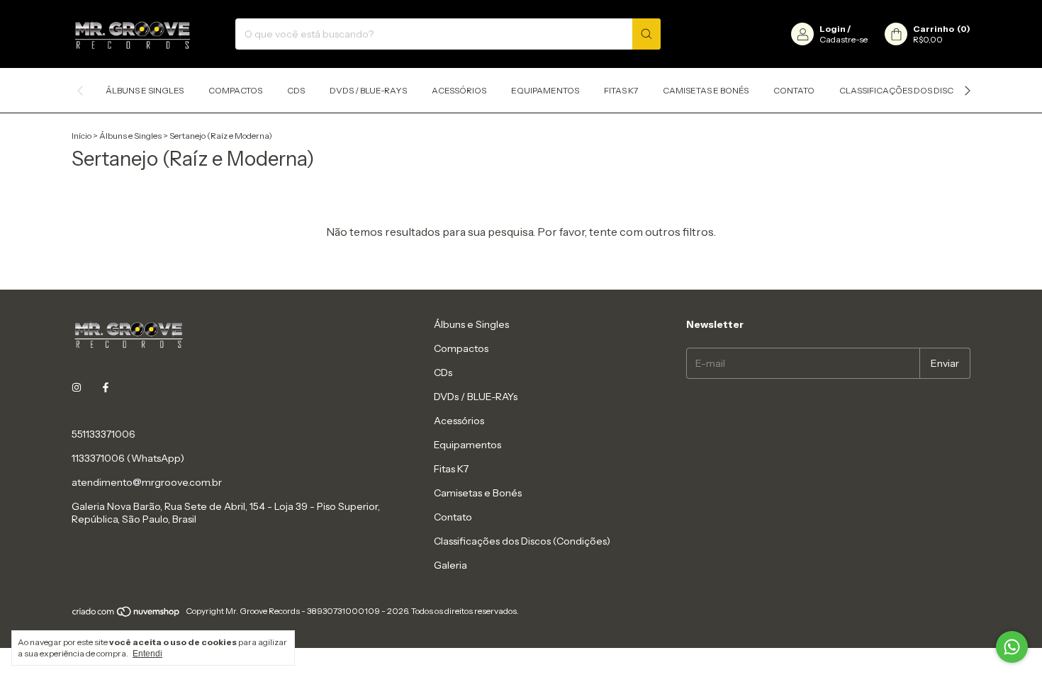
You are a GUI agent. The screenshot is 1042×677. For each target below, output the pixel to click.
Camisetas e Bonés (706, 90)
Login (832, 28)
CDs (296, 90)
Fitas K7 (621, 90)
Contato (793, 90)
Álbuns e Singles (145, 90)
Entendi (147, 654)
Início (81, 135)
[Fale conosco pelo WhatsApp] (1012, 647)
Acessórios (459, 90)
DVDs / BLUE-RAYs (368, 90)
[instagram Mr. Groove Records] (77, 387)
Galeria (450, 565)
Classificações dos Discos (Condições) (931, 90)
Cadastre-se (843, 39)
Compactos (235, 90)
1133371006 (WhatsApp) (128, 458)
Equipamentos (545, 90)
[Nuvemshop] (126, 614)
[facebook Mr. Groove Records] (106, 387)
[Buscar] (646, 34)
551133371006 (103, 434)
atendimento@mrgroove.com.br (147, 482)
